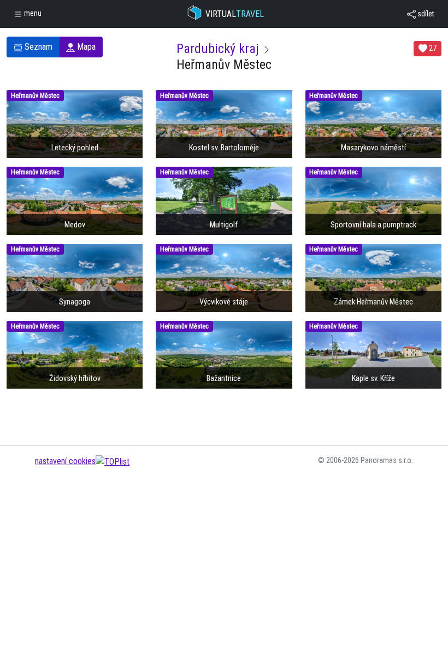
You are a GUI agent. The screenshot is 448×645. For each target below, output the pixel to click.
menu (32, 13)
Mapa (85, 47)
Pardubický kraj (217, 48)
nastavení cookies (65, 461)
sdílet (425, 13)
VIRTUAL (234, 14)
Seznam (37, 47)
